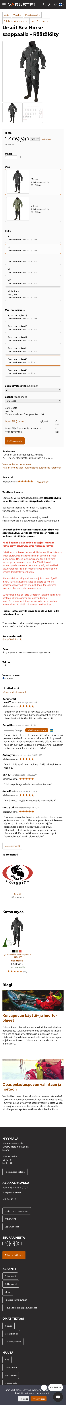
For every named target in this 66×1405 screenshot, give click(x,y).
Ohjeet (8, 1291)
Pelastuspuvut (32, 14)
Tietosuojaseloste (13, 1341)
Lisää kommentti (12, 845)
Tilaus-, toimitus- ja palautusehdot (21, 1307)
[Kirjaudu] (49, 5)
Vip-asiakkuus (11, 1333)
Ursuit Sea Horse (39, 21)
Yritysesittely (11, 1383)
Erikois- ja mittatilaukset (15, 21)
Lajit (7, 14)
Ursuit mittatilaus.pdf (14, 692)
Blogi (7, 1359)
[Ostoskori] (55, 5)
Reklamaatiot (11, 1283)
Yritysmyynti (10, 1218)
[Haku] (44, 5)
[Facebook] (5, 1244)
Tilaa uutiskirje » (14, 1255)
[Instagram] (12, 1244)
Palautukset (10, 1276)
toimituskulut (46, 139)
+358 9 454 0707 (18, 1187)
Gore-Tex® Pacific (12, 639)
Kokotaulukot (11, 1367)
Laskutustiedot (12, 1226)
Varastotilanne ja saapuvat (16, 464)
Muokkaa (23, 1398)
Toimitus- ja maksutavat (16, 1299)
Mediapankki (11, 1375)
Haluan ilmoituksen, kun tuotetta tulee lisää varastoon (31, 467)
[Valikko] (4, 4)
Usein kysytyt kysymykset (17, 1210)
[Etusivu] (22, 4)
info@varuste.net (11, 1192)
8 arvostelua (41, 482)
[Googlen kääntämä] (13, 730)
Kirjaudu (8, 1325)
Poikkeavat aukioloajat (15, 1171)
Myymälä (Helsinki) (15, 421)
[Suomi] (61, 5)
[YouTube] (18, 1244)
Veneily (17, 14)
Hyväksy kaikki (38, 1398)
